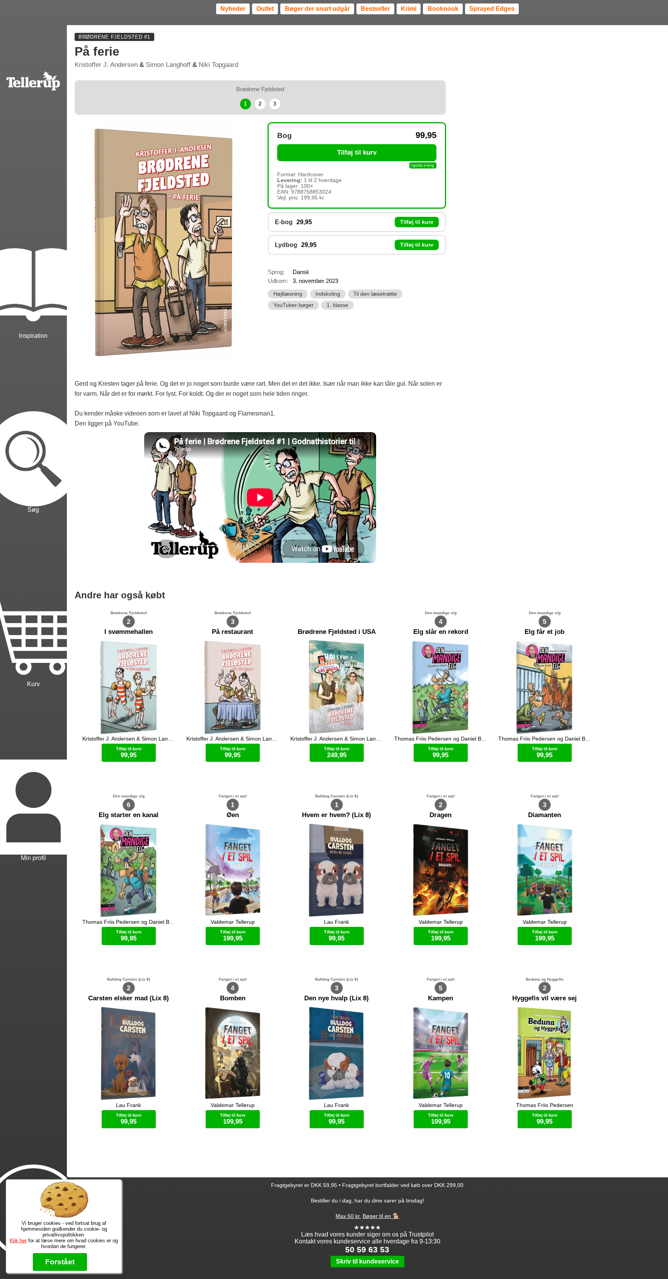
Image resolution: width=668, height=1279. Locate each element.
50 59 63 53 (367, 1249)
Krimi (408, 8)
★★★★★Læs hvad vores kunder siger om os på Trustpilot (367, 1231)
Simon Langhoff (168, 64)
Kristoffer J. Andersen (106, 64)
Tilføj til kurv (357, 152)
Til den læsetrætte (375, 294)
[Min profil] (33, 775)
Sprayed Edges (492, 8)
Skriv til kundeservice (367, 1261)
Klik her (18, 1240)
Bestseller (375, 8)
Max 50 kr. (348, 1216)
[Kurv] (33, 601)
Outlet (265, 8)
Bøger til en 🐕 (381, 1216)
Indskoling (327, 294)
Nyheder (232, 8)
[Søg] (33, 427)
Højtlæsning (287, 294)
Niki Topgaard (218, 64)
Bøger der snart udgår (317, 8)
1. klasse (337, 305)
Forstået (60, 1262)
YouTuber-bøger (293, 305)
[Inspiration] (33, 253)
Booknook (443, 8)
